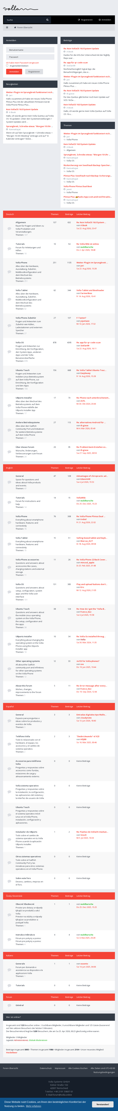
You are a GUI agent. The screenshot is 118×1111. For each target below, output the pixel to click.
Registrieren (34, 71)
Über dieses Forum (25, 447)
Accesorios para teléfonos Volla (28, 762)
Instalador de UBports (26, 831)
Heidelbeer (11, 1052)
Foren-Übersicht (10, 1068)
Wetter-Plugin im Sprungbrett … (92, 262)
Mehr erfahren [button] (33, 1106)
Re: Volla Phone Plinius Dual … (91, 516)
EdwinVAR (85, 479)
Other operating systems (28, 661)
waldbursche (87, 247)
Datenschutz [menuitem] (46, 1068)
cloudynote (86, 717)
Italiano (9, 955)
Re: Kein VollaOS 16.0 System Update (81, 48)
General (20, 476)
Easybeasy (85, 373)
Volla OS (20, 342)
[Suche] (47, 19)
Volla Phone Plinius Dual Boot (78, 186)
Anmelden (11, 40)
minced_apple (87, 562)
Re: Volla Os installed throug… (91, 636)
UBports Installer (24, 397)
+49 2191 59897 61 (63, 1091)
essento (84, 963)
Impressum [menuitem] (60, 1068)
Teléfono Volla (23, 736)
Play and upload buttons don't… (92, 584)
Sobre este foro (23, 878)
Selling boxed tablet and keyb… (92, 537)
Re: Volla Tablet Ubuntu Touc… (91, 370)
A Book (12, 112)
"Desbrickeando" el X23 (88, 736)
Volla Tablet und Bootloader (90, 290)
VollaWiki (81, 497)
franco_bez (86, 611)
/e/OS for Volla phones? (88, 661)
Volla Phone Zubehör (26, 317)
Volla (83, 639)
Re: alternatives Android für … (91, 422)
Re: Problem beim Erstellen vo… (92, 447)
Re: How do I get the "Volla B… (91, 608)
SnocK (84, 835)
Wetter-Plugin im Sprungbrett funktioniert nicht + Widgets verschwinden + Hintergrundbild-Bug (53, 92)
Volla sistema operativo (27, 785)
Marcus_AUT (87, 541)
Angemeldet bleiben (19, 65)
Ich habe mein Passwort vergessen (22, 62)
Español (10, 706)
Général (20, 1005)
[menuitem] (105, 19)
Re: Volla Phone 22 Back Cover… (92, 559)
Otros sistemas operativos (28, 856)
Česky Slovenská (14, 895)
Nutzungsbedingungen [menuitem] (104, 1072)
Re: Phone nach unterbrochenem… (93, 397)
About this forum (24, 685)
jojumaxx (85, 321)
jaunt (69, 189)
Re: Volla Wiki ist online (88, 244)
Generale (20, 963)
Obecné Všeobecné (25, 904)
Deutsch (10, 214)
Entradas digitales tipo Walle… (91, 714)
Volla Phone (21, 262)
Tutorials (20, 244)
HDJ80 (83, 739)
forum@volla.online (62, 1094)
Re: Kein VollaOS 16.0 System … (91, 222)
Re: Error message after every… (92, 685)
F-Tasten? (81, 317)
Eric (82, 587)
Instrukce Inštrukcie (25, 934)
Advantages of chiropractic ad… (92, 476)
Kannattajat (15, 129)
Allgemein (21, 222)
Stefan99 (71, 65)
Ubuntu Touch (23, 370)
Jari (10, 95)
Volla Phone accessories (27, 559)
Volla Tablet (22, 290)
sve (82, 664)
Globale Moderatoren (38, 1040)
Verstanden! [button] (102, 1104)
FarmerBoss (86, 293)
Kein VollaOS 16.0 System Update (22, 109)
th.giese (70, 93)
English (9, 467)
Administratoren (21, 1040)
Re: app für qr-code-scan (76, 62)
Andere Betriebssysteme (28, 422)
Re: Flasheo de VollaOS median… (92, 831)
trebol (84, 519)
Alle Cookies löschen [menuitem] (78, 1068)
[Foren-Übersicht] (20, 7)
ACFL (83, 400)
